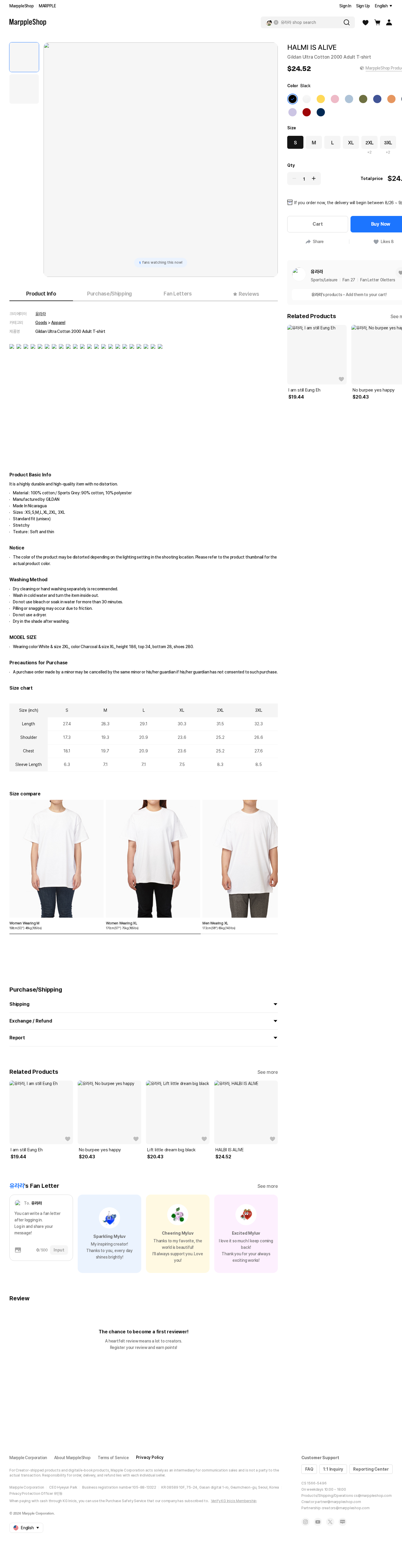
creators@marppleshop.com (346, 1508)
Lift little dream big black (171, 1149)
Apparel (58, 322)
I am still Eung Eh (26, 1149)
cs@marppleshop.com (372, 1496)
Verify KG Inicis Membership (234, 1501)
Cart (318, 224)
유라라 (40, 313)
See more (268, 1072)
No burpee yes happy (100, 1149)
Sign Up (363, 6)
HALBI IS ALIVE (229, 1149)
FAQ (309, 1469)
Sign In (345, 6)
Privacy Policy (150, 1457)
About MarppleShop (72, 1457)
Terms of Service (113, 1457)
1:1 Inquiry (333, 1469)
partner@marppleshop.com (338, 1502)
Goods (41, 322)
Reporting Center (371, 1469)
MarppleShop (21, 6)
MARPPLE (47, 6)
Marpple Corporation (28, 1457)
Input (59, 1250)
